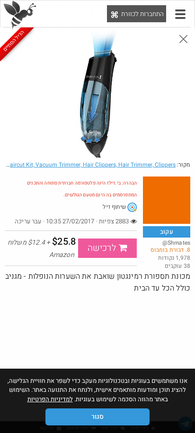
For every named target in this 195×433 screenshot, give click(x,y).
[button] (180, 14)
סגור (97, 417)
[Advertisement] (97, 363)
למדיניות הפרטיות (50, 399)
